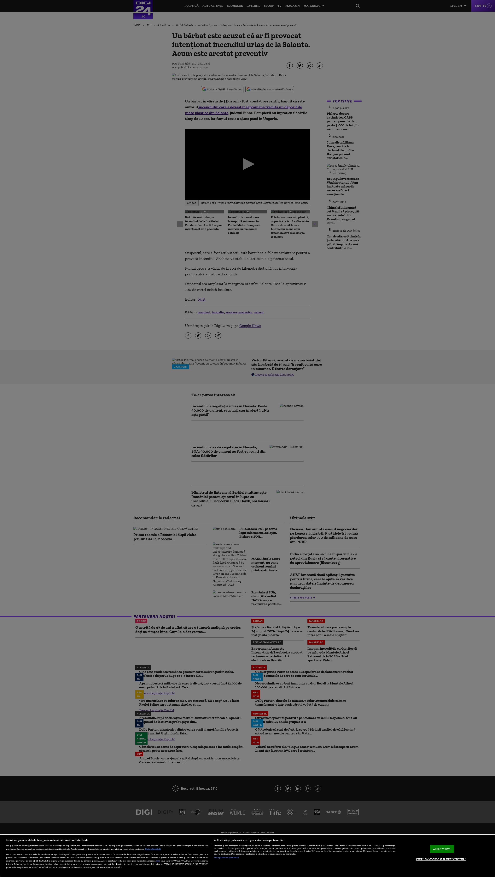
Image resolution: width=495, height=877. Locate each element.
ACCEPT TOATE (442, 849)
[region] (247, 855)
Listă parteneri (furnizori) (226, 857)
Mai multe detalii (153, 849)
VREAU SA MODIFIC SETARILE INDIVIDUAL (441, 859)
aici (158, 860)
